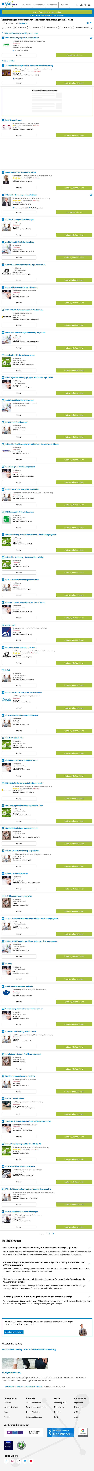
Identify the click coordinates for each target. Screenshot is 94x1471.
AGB (76, 1412)
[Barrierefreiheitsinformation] (86, 4)
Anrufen (19, 55)
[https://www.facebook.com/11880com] (6, 1461)
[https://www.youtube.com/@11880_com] (30, 1461)
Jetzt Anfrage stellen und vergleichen (47, 12)
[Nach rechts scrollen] (90, 28)
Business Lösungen (34, 1417)
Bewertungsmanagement (36, 1407)
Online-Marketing (33, 1412)
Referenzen (52, 4)
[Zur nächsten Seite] (53, 1234)
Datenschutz (79, 1407)
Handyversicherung (11, 1372)
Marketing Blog (60, 1403)
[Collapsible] (89, 1247)
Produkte (27, 4)
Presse (6, 1417)
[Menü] (90, 4)
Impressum (78, 1403)
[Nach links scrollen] (3, 28)
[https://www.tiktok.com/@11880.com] (18, 1461)
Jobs (6, 1412)
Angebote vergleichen (13, 1332)
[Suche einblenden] (78, 4)
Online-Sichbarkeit (33, 1403)
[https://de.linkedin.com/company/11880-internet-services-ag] (24, 1461)
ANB (76, 1417)
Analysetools (39, 4)
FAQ (56, 1417)
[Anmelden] (82, 4)
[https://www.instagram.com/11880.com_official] (12, 1461)
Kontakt (57, 1412)
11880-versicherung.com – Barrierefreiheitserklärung (29, 1349)
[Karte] (87, 23)
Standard (22, 23)
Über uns (64, 4)
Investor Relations (11, 1407)
